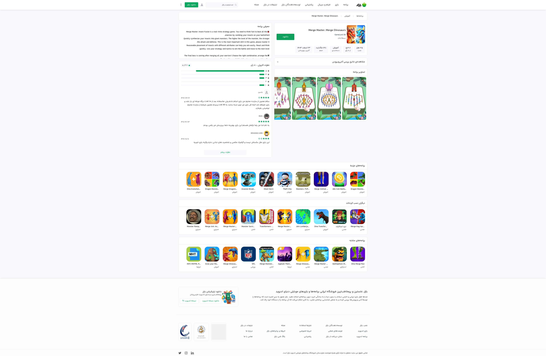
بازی (337, 5)
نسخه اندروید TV (189, 300)
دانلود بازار (191, 4)
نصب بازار (364, 325)
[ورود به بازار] (201, 4)
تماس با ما (248, 336)
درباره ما (249, 331)
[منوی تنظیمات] (181, 4)
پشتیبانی (309, 5)
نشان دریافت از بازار (334, 336)
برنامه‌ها (359, 16)
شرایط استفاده (305, 325)
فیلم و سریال (324, 5)
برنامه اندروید (362, 336)
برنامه (345, 5)
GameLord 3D (340, 34)
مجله (256, 5)
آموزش (347, 16)
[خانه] (361, 5)
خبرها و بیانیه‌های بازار (276, 331)
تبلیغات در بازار (270, 5)
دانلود (285, 37)
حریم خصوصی (305, 331)
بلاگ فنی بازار (279, 336)
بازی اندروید (363, 331)
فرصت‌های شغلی (335, 331)
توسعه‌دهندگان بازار (291, 5)
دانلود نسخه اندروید (210, 300)
